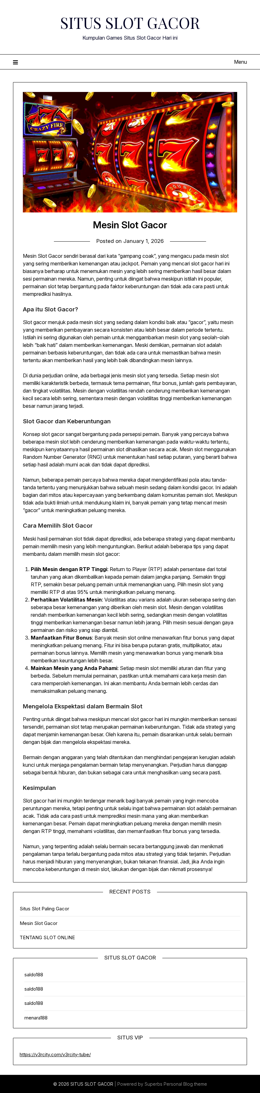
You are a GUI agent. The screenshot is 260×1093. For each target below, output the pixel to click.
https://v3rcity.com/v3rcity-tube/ (55, 1054)
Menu (240, 62)
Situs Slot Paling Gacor (44, 909)
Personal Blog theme (185, 1084)
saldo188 (33, 975)
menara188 (36, 1018)
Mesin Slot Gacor (38, 923)
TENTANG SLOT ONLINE (47, 937)
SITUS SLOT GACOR (130, 22)
